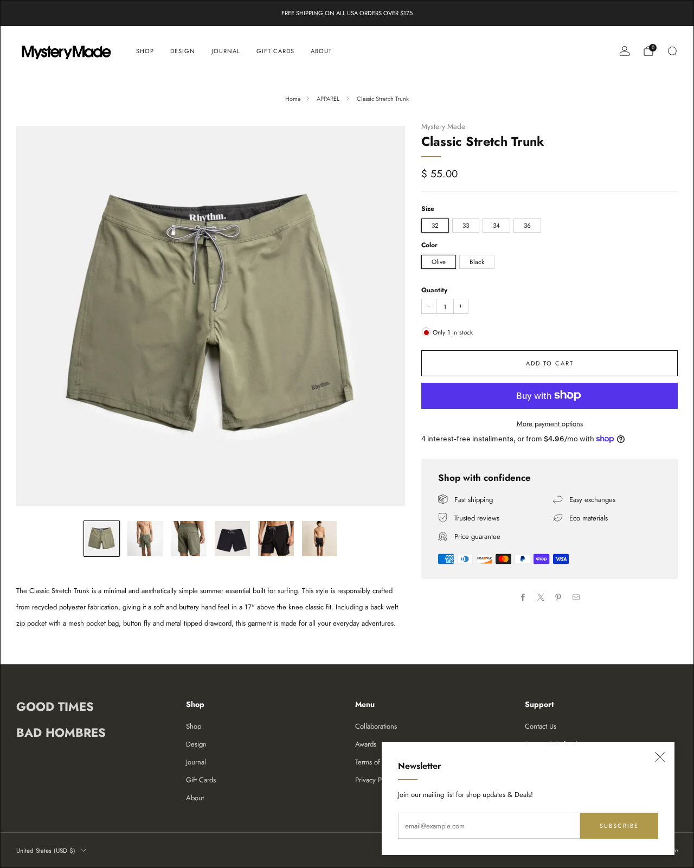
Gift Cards (275, 51)
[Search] (672, 51)
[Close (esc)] (659, 756)
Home (293, 98)
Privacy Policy (375, 780)
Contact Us (540, 726)
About (321, 51)
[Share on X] (541, 597)
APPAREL (329, 98)
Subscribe (619, 825)
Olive (439, 261)
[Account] (624, 51)
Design (182, 51)
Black (477, 261)
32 (435, 224)
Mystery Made (443, 126)
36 (527, 224)
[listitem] (347, 13)
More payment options (550, 423)
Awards (365, 744)
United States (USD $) (45, 850)
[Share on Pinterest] (558, 597)
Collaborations (376, 726)
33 (465, 224)
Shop (145, 51)
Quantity (434, 289)
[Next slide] (383, 316)
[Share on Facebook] (523, 597)
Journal (225, 51)
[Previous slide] (37, 316)
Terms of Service (379, 762)
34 (496, 224)
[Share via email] (576, 597)
